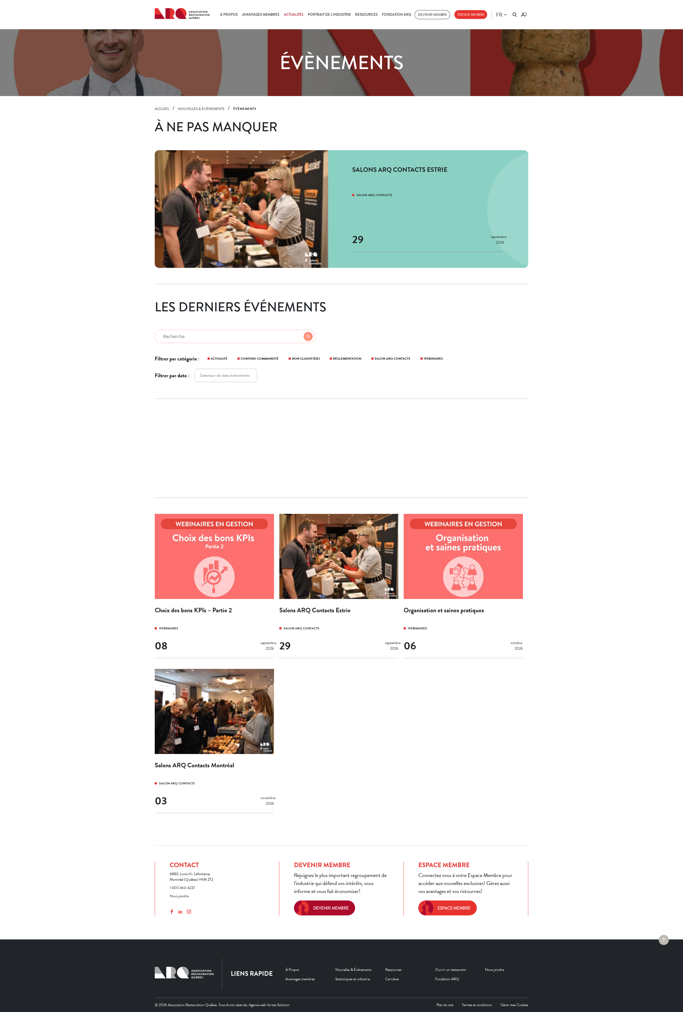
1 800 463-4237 (182, 888)
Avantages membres (260, 14)
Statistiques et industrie (352, 979)
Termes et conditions (477, 1005)
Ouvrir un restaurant (450, 970)
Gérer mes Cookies (514, 1005)
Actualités (293, 14)
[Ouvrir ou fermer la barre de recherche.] (515, 15)
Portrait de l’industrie (329, 14)
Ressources (366, 14)
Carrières (392, 979)
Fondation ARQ (396, 14)
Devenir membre (432, 14)
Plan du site (444, 1005)
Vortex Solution (278, 1005)
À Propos (229, 14)
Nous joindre (179, 896)
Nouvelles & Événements (353, 970)
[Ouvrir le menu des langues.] (505, 15)
